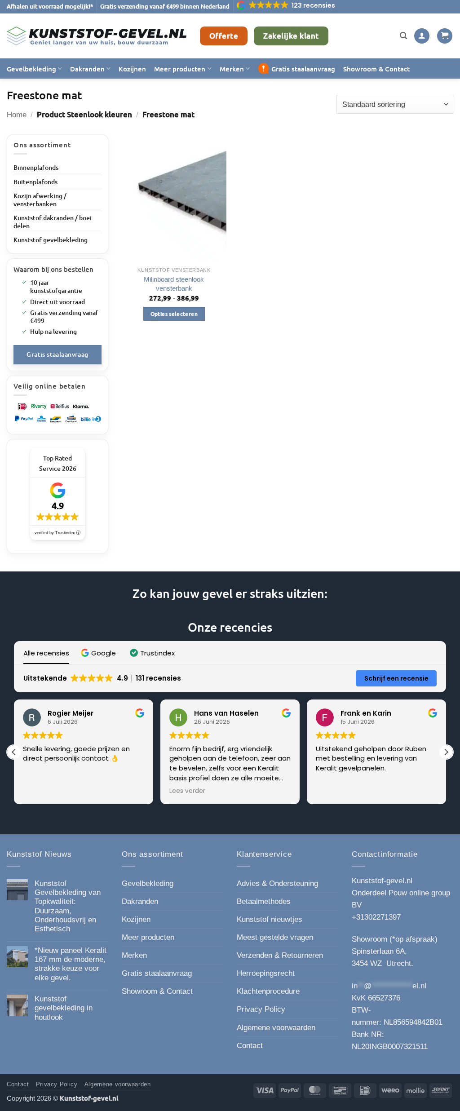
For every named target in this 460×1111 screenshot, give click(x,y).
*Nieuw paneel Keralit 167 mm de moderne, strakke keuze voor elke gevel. (70, 964)
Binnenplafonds (35, 167)
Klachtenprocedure (268, 991)
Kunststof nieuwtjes (269, 919)
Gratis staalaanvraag (303, 68)
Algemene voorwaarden (276, 1027)
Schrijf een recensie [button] (396, 678)
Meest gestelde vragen (275, 937)
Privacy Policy (261, 1009)
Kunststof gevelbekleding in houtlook (64, 1008)
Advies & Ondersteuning (277, 883)
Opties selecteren (174, 314)
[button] (286, 5)
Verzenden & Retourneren (280, 955)
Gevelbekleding (31, 68)
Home (17, 115)
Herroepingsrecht (266, 973)
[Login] (421, 36)
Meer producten (179, 68)
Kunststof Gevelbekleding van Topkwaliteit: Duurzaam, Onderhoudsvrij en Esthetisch (68, 906)
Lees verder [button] (187, 791)
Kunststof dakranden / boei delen (52, 221)
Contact (250, 1045)
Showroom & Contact (376, 68)
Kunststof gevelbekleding (50, 239)
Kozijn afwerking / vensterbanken (39, 199)
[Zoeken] (403, 36)
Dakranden (87, 68)
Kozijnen (132, 68)
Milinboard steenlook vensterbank (174, 283)
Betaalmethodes (264, 901)
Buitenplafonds (35, 181)
